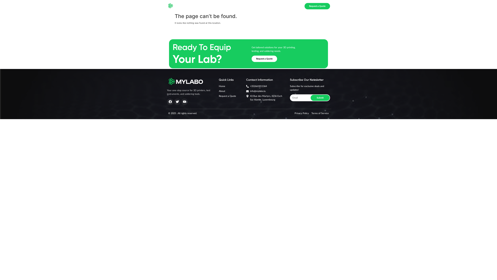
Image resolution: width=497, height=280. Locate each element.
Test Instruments (239, 6)
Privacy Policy (302, 113)
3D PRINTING (217, 6)
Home (204, 6)
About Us (293, 6)
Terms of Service (320, 113)
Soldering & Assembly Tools (268, 6)
